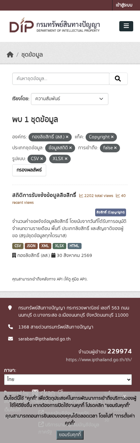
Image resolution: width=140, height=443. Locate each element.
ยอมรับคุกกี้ (70, 434)
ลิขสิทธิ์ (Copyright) (111, 212)
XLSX (59, 246)
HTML (74, 246)
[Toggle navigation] (126, 26)
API (60, 279)
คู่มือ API (79, 279)
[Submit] (118, 79)
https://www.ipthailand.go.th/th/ (99, 359)
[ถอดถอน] (67, 137)
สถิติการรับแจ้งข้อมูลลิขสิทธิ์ (44, 195)
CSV (18, 246)
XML (45, 246)
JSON (31, 246)
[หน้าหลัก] (10, 54)
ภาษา (9, 370)
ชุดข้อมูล (32, 54)
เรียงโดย (20, 98)
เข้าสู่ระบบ (124, 5)
